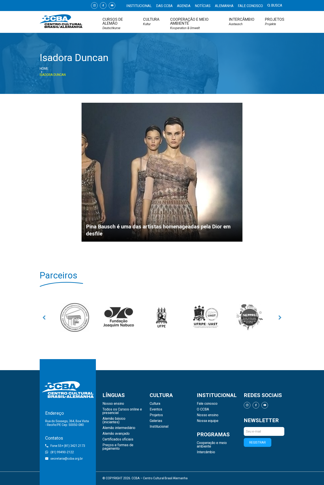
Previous (44, 317)
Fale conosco (250, 6)
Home (44, 68)
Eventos (156, 409)
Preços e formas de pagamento (117, 446)
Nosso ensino (113, 403)
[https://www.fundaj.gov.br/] (118, 317)
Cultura (151, 21)
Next (280, 317)
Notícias (202, 6)
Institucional (139, 6)
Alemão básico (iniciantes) (113, 420)
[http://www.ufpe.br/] (162, 317)
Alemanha (224, 6)
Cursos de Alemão (112, 23)
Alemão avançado (116, 433)
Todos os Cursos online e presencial (122, 411)
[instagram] (94, 5)
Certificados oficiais (117, 439)
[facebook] (103, 5)
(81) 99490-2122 (62, 452)
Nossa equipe (207, 421)
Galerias (156, 421)
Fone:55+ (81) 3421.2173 (67, 445)
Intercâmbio (241, 21)
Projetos (274, 21)
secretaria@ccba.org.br (66, 458)
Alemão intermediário (118, 428)
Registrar (257, 442)
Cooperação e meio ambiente (189, 23)
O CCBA (203, 409)
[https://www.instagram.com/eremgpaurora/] (75, 317)
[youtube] (112, 5)
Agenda (183, 6)
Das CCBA (164, 6)
